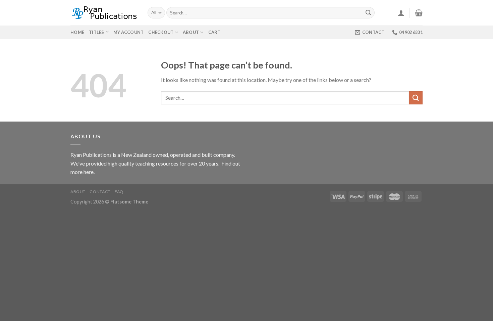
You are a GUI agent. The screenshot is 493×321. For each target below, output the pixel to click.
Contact (100, 191)
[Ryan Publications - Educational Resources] (104, 13)
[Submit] (368, 12)
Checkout (160, 32)
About (191, 32)
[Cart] (419, 12)
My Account (128, 32)
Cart (214, 32)
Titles (96, 32)
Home (77, 32)
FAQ (119, 191)
